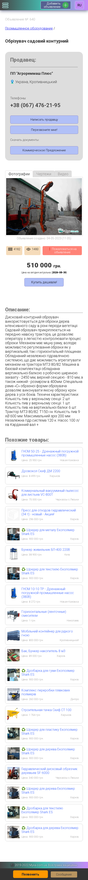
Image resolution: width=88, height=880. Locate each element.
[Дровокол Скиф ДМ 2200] (13, 480)
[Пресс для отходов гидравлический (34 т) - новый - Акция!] (13, 519)
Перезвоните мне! (44, 130)
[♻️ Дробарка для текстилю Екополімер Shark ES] (13, 817)
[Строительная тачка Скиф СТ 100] (13, 719)
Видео (63, 174)
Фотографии (19, 174)
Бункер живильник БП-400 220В (45, 550)
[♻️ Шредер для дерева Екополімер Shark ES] (13, 758)
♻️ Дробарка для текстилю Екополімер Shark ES (42, 810)
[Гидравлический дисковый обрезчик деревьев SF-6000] (13, 778)
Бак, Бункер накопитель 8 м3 (43, 651)
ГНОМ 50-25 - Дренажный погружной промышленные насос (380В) (50, 453)
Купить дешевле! (44, 282)
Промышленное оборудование (29, 28)
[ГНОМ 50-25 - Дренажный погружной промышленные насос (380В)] (13, 460)
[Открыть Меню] (5, 5)
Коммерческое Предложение (44, 150)
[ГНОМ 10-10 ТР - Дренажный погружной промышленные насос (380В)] (13, 598)
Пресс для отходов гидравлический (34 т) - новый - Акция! (48, 512)
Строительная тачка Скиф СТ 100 (46, 710)
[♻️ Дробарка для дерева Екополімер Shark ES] (13, 837)
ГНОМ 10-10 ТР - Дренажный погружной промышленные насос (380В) (47, 593)
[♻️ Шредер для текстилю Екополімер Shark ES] (13, 578)
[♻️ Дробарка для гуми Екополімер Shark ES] (13, 680)
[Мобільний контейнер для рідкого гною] (13, 640)
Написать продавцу (44, 119)
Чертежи (43, 174)
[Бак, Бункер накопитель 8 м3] (13, 660)
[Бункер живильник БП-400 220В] (13, 559)
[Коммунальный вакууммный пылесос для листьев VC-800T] (13, 500)
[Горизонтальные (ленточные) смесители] (13, 621)
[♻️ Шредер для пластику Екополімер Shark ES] (13, 738)
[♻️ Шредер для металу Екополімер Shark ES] (13, 539)
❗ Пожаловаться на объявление (62, 250)
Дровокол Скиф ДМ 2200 (40, 471)
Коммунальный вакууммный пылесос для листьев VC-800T (50, 493)
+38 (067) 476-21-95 (35, 105)
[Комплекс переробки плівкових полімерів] (13, 699)
